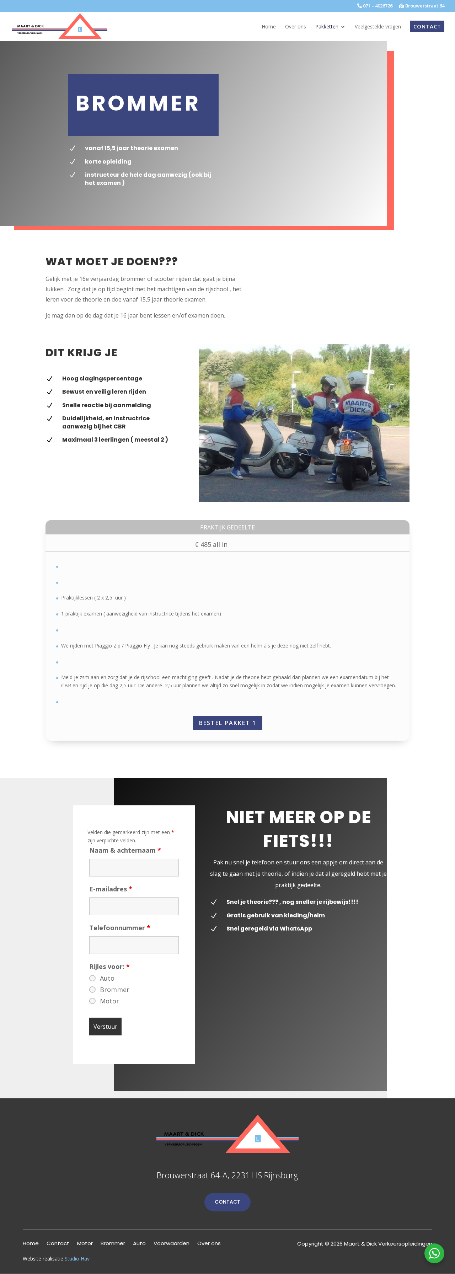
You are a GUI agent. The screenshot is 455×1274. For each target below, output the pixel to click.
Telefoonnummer (119, 927)
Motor (109, 1000)
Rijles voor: (109, 966)
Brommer (114, 989)
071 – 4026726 (377, 6)
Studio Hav (77, 1258)
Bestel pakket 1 (227, 723)
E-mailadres (110, 889)
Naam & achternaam (125, 850)
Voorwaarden (171, 1244)
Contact (227, 1201)
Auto (107, 978)
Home (31, 1244)
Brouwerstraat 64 (424, 6)
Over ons (209, 1244)
